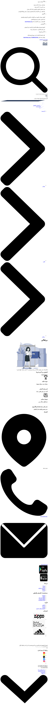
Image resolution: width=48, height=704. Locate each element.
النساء (43, 607)
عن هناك (43, 673)
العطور (43, 596)
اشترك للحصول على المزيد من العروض (40, 645)
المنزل (43, 590)
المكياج (43, 595)
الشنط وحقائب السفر (40, 608)
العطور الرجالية (42, 597)
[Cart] (46, 96)
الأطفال (43, 589)
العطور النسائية (42, 599)
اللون (44, 261)
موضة (43, 585)
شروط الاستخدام (41, 671)
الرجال (43, 606)
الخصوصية (43, 672)
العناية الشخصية (41, 600)
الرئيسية (43, 111)
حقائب (43, 186)
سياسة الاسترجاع (41, 669)
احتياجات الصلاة (41, 588)
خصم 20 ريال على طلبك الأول (25, 645)
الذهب (43, 587)
